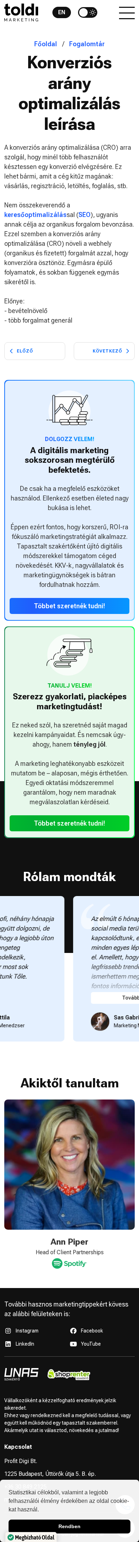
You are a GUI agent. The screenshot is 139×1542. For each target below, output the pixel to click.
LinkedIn (25, 1344)
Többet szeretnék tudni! (69, 606)
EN (61, 12)
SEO (84, 214)
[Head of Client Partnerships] (66, 1263)
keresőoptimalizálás (35, 214)
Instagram (27, 1331)
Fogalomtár (87, 44)
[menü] (127, 12)
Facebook (92, 1331)
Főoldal (45, 44)
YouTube (91, 1344)
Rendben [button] (69, 1526)
